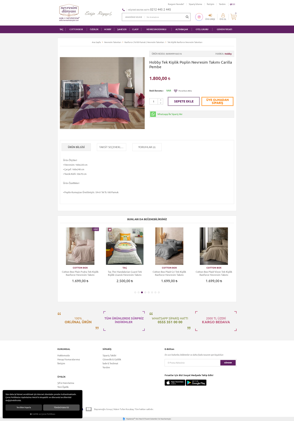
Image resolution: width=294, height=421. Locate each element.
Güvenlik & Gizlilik (112, 359)
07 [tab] (155, 292)
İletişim (210, 4)
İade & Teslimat (110, 363)
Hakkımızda (63, 355)
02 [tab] (138, 292)
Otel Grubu (202, 29)
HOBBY (107, 29)
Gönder (228, 363)
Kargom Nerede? (176, 4)
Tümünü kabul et (61, 407)
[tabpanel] (80, 258)
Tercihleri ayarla (24, 407)
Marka (219, 53)
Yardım (222, 4)
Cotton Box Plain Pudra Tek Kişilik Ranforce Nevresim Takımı (80, 273)
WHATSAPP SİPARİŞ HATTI (170, 320)
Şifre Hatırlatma (65, 383)
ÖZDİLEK (94, 29)
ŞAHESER (121, 29)
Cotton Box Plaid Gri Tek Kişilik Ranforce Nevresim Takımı (169, 273)
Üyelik (61, 377)
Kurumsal (63, 349)
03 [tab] (142, 292)
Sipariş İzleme (195, 4)
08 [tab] (159, 292)
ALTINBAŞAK (181, 29)
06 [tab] (152, 292)
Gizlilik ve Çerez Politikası (43, 414)
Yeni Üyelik (63, 387)
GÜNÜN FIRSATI (224, 29)
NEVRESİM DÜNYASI (156, 29)
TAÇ (61, 29)
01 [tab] (135, 292)
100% (78, 320)
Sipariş (107, 349)
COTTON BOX (76, 29)
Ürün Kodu (158, 53)
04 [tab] (145, 292)
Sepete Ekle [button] (184, 101)
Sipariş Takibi (109, 355)
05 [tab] (149, 292)
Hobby (228, 53)
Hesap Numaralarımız (68, 359)
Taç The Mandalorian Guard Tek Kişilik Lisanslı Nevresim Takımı (125, 273)
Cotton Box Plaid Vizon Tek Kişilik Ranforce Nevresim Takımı (214, 273)
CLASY (135, 29)
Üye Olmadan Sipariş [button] (217, 101)
